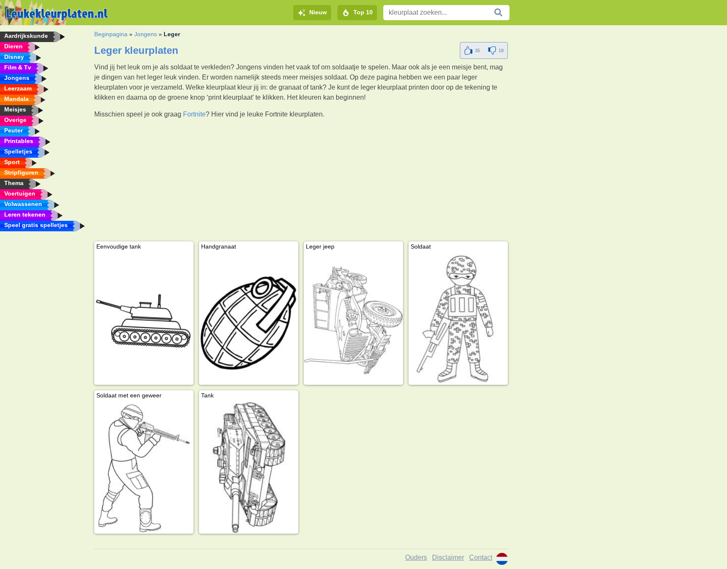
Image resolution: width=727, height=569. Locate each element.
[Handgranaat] (248, 319)
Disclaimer (448, 557)
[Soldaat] (458, 319)
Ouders (416, 557)
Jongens (145, 34)
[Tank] (248, 468)
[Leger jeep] (353, 319)
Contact (480, 557)
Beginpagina (110, 34)
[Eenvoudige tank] (144, 319)
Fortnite (194, 114)
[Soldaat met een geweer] (144, 468)
